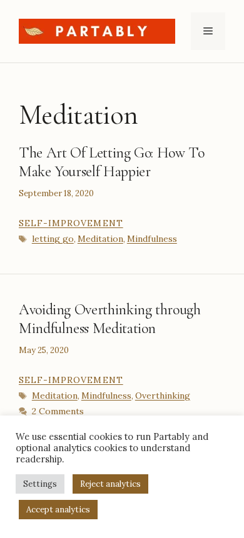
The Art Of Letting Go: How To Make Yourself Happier (112, 162)
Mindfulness (152, 238)
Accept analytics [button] (58, 509)
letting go (53, 238)
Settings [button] (40, 484)
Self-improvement (71, 223)
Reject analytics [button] (110, 484)
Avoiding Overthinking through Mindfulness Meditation (110, 319)
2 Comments (58, 411)
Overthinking (162, 395)
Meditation (100, 238)
